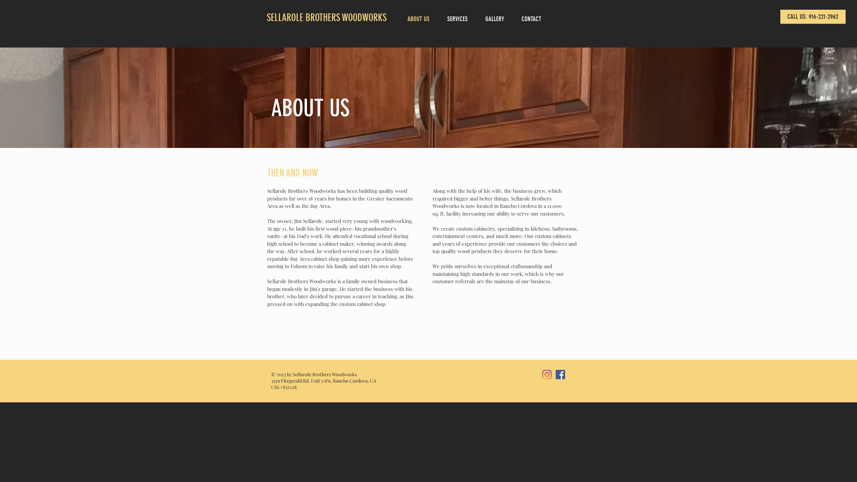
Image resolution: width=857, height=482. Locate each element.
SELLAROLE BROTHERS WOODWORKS (327, 18)
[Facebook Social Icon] (560, 374)
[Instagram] (547, 374)
